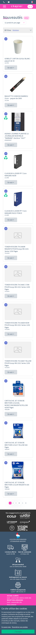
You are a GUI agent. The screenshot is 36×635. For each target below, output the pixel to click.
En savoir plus (6, 627)
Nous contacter (11, 604)
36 (19, 503)
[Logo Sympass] (24, 522)
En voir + (11, 67)
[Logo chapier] (16, 6)
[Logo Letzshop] (11, 522)
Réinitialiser (16, 30)
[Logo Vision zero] (21, 528)
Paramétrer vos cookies (20, 627)
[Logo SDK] (11, 528)
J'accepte (18, 631)
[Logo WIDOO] (24, 516)
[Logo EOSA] (11, 516)
